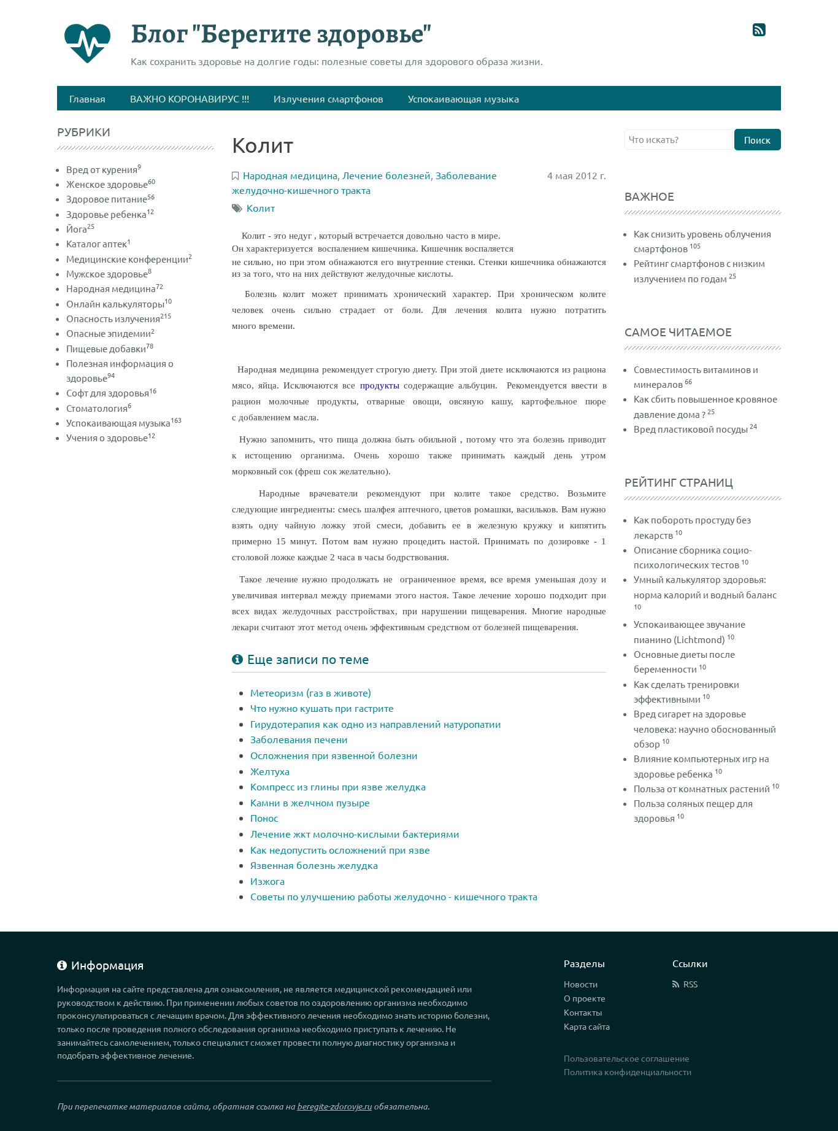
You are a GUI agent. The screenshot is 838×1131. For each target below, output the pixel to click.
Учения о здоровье (110, 437)
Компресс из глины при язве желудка (338, 786)
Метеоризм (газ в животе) (310, 692)
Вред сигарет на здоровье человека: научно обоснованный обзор (705, 728)
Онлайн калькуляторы (119, 303)
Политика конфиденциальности (627, 1071)
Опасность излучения (118, 318)
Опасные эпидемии (110, 333)
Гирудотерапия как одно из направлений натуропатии (375, 723)
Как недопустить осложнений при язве (340, 849)
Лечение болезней (386, 175)
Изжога (267, 880)
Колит (261, 207)
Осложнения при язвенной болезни (334, 755)
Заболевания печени (299, 739)
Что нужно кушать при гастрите (322, 707)
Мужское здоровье (109, 273)
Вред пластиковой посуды (691, 428)
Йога (80, 228)
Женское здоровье (110, 184)
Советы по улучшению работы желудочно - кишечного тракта (393, 896)
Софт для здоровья (111, 392)
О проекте (584, 997)
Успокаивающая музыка (124, 422)
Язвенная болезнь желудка (314, 865)
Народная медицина (114, 288)
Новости (581, 983)
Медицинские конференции (129, 258)
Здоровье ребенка (110, 214)
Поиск (757, 139)
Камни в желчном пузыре (310, 802)
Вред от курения (103, 169)
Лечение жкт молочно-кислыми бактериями (354, 833)
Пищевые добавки (109, 348)
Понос (264, 817)
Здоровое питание (110, 198)
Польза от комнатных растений (702, 788)
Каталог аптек (98, 243)
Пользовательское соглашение (627, 1057)
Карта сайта (587, 1026)
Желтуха (270, 771)
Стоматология (98, 408)
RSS (690, 983)
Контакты (583, 1011)
